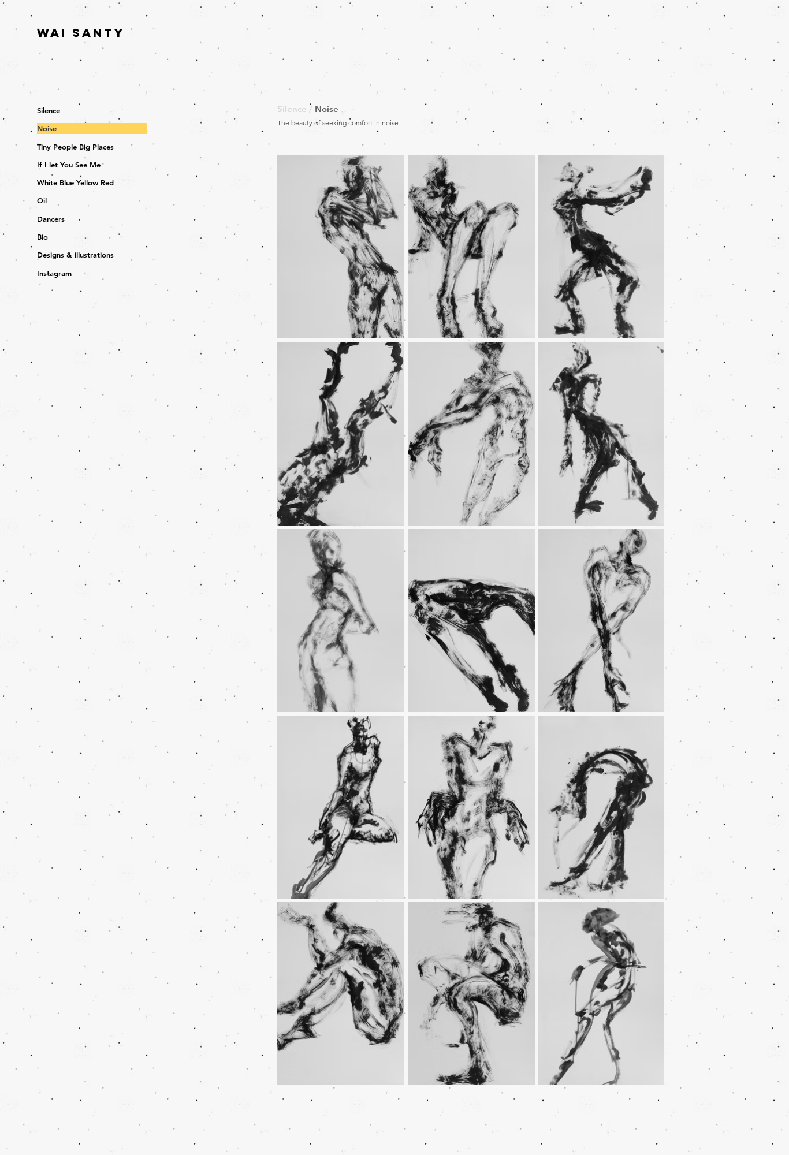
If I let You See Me (69, 164)
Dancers (51, 218)
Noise (47, 128)
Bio (42, 236)
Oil (42, 200)
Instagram (54, 273)
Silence (48, 110)
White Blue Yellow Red (75, 182)
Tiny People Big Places (75, 146)
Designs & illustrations (75, 254)
